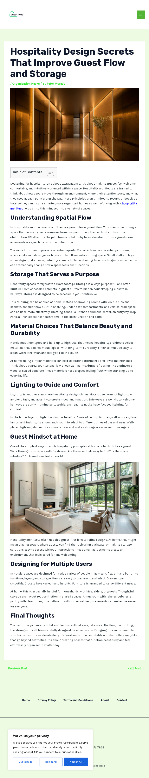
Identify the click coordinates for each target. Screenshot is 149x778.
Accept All (76, 761)
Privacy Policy (47, 700)
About (105, 700)
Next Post (136, 668)
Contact (122, 700)
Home (26, 700)
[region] (50, 749)
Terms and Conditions (78, 700)
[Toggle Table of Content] (48, 172)
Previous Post (15, 668)
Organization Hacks (26, 83)
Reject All (51, 761)
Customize (25, 761)
